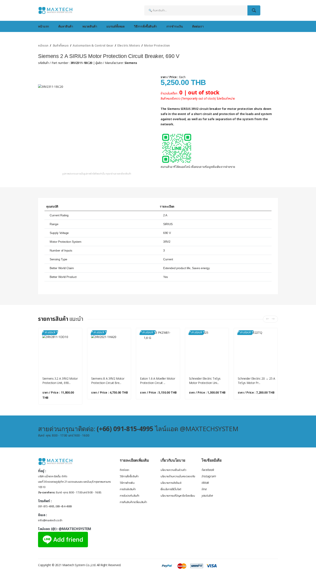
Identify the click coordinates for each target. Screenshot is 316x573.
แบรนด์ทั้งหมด (115, 26)
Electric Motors (128, 45)
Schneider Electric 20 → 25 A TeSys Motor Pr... (256, 380)
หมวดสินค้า (89, 26)
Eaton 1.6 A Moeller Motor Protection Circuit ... (157, 380)
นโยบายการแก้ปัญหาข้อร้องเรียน (178, 496)
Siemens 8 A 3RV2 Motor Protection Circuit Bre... (107, 380)
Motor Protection (157, 45)
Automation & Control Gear (93, 45)
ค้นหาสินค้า (65, 26)
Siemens (130, 63)
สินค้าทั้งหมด (61, 45)
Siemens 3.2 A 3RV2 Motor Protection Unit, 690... (60, 380)
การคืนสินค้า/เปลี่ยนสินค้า (133, 502)
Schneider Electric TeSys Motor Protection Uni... (205, 380)
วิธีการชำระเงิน (127, 483)
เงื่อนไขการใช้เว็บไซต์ (171, 489)
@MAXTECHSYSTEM (75, 529)
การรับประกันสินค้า (129, 496)
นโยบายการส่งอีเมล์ (171, 483)
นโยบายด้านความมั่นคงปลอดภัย (178, 476)
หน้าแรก (43, 26)
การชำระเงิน (174, 26)
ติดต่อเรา (198, 26)
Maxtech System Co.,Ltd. (79, 565)
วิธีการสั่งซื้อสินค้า (145, 26)
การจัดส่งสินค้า (128, 489)
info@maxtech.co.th (50, 520)
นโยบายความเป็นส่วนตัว (173, 470)
